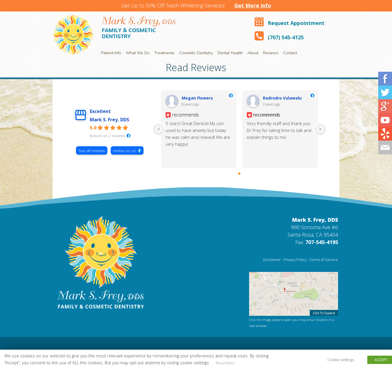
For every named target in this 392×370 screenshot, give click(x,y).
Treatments (164, 53)
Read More (225, 362)
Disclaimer (272, 259)
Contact (290, 53)
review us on (124, 150)
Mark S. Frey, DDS (109, 119)
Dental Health (230, 53)
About (252, 53)
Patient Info (111, 53)
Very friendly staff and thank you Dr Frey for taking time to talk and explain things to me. (279, 130)
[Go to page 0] (239, 173)
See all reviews (91, 150)
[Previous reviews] (159, 129)
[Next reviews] (320, 129)
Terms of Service (323, 259)
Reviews (270, 53)
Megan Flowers (197, 98)
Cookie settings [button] (340, 359)
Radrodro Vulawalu (282, 98)
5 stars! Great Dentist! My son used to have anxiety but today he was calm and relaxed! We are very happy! (198, 133)
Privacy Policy (295, 259)
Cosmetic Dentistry (196, 53)
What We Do (138, 53)
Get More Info (252, 5)
